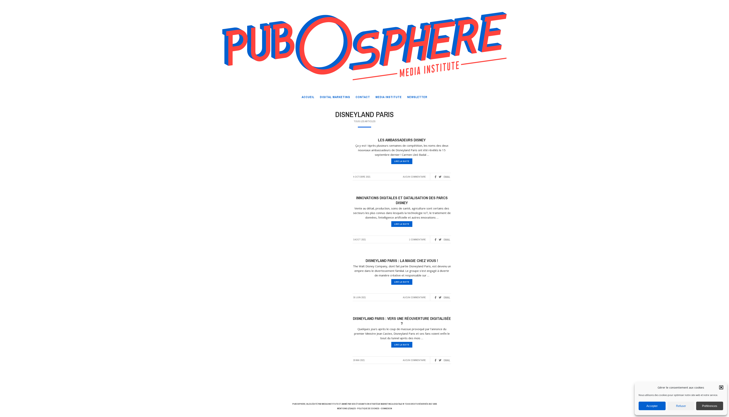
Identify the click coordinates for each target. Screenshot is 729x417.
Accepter (652, 406)
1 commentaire (417, 239)
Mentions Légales (346, 408)
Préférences (709, 406)
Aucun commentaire (414, 176)
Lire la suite (401, 161)
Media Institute (330, 404)
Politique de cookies (368, 408)
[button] (721, 387)
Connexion (386, 408)
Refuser (681, 406)
